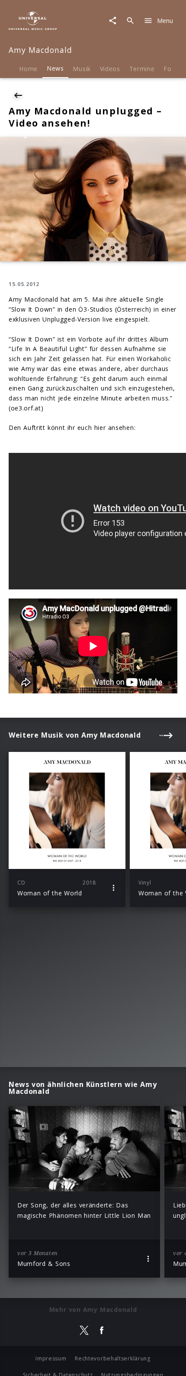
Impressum (50, 1358)
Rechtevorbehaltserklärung (113, 1358)
